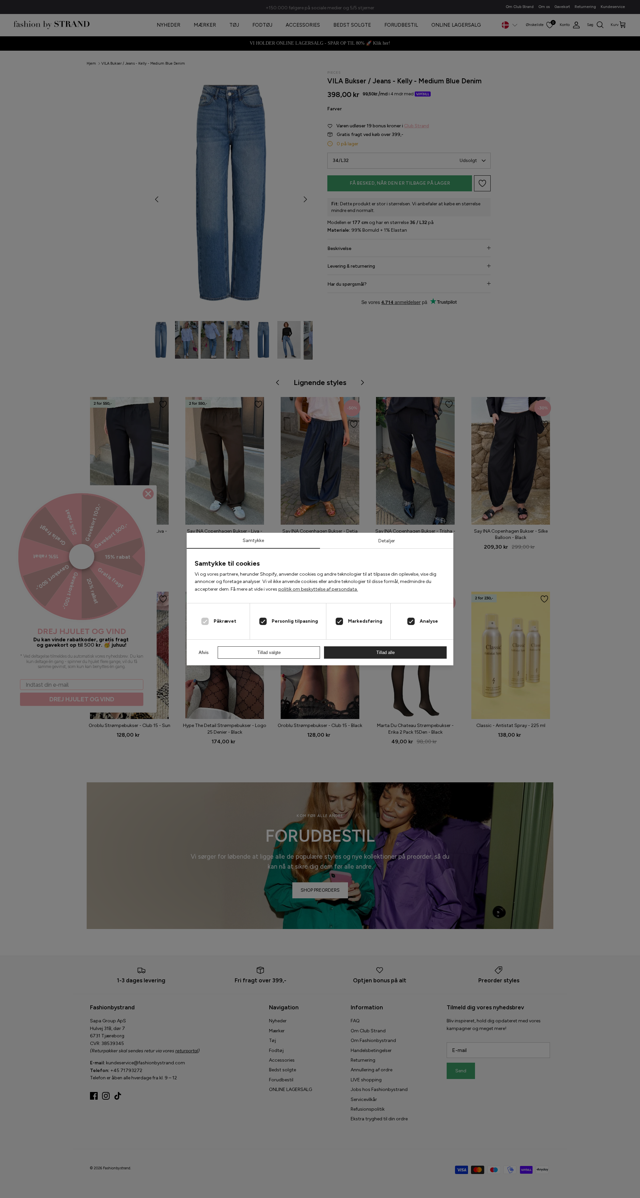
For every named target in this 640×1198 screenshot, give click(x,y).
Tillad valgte (269, 652)
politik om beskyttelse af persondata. (318, 589)
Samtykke (253, 540)
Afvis (204, 652)
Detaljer (386, 541)
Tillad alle (385, 652)
